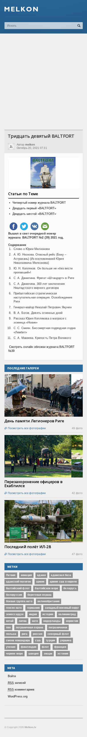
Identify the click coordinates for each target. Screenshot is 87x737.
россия (37, 634)
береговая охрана (39, 594)
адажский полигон (18, 581)
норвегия (72, 621)
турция (50, 640)
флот (45, 646)
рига (25, 634)
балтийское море (46, 588)
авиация (26, 575)
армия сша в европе (63, 581)
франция (60, 646)
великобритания (48, 601)
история (47, 614)
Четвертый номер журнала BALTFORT (39, 202)
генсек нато (14, 607)
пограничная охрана (29, 627)
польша (11, 634)
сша (38, 640)
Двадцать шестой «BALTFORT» (34, 213)
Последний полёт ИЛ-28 (27, 546)
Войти (12, 676)
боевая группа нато (19, 601)
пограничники (58, 627)
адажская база (61, 575)
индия (33, 614)
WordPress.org (18, 696)
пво (8, 627)
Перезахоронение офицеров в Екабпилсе (33, 483)
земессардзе (15, 614)
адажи (41, 575)
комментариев (21, 689)
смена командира (18, 640)
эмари (48, 653)
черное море (14, 653)
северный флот (58, 634)
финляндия (29, 646)
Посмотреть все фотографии (25, 428)
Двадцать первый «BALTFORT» (34, 208)
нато (35, 621)
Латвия (11, 575)
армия (40, 581)
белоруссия (14, 594)
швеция (33, 653)
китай (10, 621)
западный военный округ (62, 607)
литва (23, 621)
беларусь (69, 588)
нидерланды (52, 621)
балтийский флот (18, 588)
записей (17, 682)
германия (33, 607)
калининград (67, 614)
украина (65, 640)
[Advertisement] (43, 81)
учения (11, 646)
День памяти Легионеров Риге (34, 420)
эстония (62, 653)
